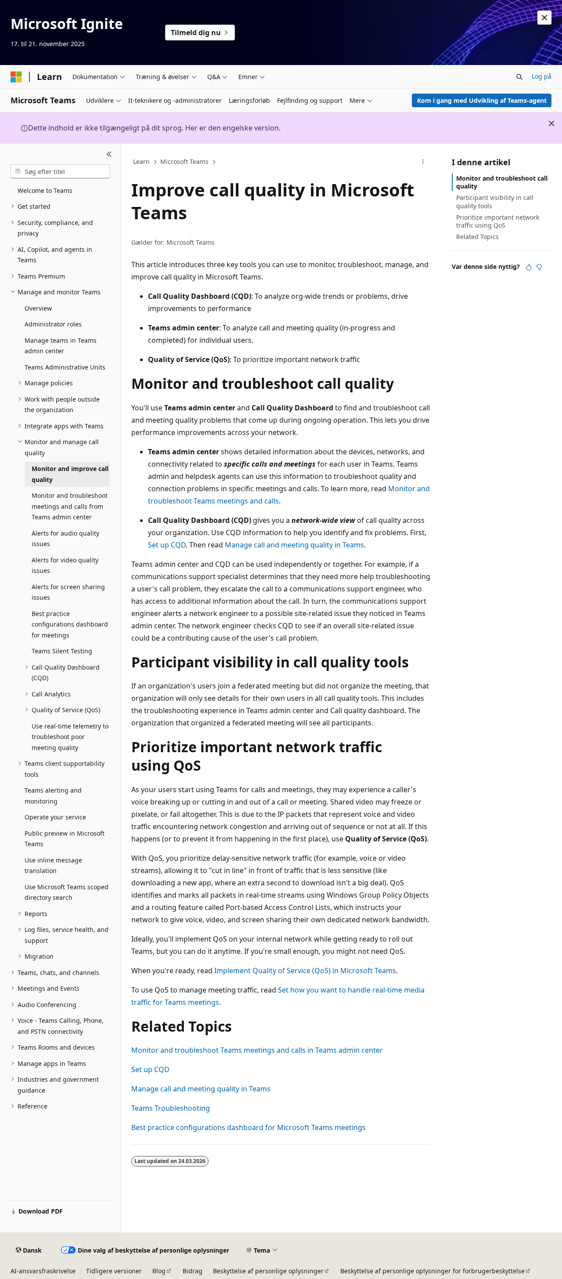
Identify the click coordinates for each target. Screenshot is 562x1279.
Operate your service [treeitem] (55, 817)
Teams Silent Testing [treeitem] (62, 651)
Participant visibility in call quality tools (494, 201)
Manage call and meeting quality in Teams (294, 545)
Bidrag (192, 1271)
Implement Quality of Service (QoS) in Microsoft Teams (305, 970)
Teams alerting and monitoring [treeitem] (53, 795)
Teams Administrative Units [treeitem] (65, 367)
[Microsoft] (16, 77)
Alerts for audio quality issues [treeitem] (65, 538)
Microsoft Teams (184, 161)
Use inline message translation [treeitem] (53, 865)
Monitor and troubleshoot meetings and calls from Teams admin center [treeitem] (70, 506)
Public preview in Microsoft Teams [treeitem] (64, 838)
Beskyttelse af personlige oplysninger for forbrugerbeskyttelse (432, 1271)
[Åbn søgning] (519, 77)
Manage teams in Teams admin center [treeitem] (61, 345)
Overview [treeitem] (38, 308)
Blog (159, 1271)
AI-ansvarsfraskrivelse (43, 1271)
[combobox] (60, 171)
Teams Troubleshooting (170, 1108)
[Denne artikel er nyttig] (528, 267)
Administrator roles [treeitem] (53, 324)
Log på (541, 76)
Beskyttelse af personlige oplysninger (268, 1271)
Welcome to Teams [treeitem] (45, 190)
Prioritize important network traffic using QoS (497, 221)
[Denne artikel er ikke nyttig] (539, 267)
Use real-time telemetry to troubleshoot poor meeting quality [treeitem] (70, 737)
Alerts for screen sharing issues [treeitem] (68, 592)
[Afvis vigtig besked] (544, 18)
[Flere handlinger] (423, 162)
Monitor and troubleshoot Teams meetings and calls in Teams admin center (257, 1050)
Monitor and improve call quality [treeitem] (70, 474)
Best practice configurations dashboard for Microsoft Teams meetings (248, 1127)
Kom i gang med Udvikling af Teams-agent (482, 100)
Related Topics (477, 236)
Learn (141, 161)
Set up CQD (167, 545)
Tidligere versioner (114, 1271)
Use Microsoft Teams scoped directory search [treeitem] (66, 892)
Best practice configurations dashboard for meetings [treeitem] (70, 624)
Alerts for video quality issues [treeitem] (65, 565)
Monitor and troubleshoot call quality (502, 182)
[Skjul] (109, 154)
